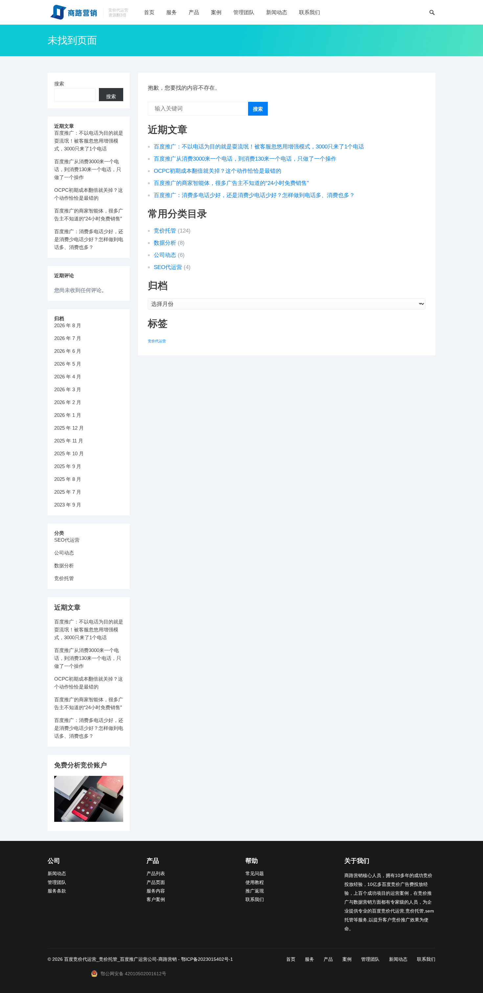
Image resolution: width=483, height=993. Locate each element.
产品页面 (156, 882)
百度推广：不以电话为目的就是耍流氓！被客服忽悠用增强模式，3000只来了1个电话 (259, 147)
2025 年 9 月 (67, 466)
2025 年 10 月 (69, 453)
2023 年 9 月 (67, 505)
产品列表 (156, 873)
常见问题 (254, 873)
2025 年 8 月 (67, 479)
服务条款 (57, 891)
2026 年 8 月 (67, 325)
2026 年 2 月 (67, 402)
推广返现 (254, 891)
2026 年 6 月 (67, 351)
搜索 (258, 109)
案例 (216, 12)
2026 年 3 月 (67, 389)
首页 (149, 12)
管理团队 (243, 12)
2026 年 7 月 (67, 338)
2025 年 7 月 (67, 492)
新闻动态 (276, 12)
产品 (194, 12)
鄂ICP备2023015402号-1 (207, 959)
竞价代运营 (157, 341)
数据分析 (165, 243)
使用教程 (254, 882)
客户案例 (156, 899)
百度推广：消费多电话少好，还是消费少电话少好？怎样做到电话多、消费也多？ (254, 195)
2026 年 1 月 (67, 415)
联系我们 (309, 12)
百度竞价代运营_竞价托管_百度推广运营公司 (110, 959)
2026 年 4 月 (67, 376)
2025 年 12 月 (69, 428)
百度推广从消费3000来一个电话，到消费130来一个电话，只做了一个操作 (245, 159)
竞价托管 (165, 231)
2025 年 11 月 (68, 440)
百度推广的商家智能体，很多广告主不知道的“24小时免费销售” (231, 183)
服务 (171, 12)
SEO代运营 (168, 267)
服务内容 (156, 891)
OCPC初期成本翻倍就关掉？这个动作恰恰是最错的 (217, 171)
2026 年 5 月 (67, 364)
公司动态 (165, 255)
